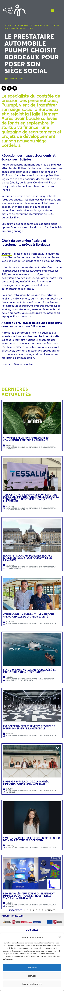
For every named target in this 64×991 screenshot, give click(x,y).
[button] (59, 937)
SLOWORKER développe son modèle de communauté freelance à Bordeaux (26, 439)
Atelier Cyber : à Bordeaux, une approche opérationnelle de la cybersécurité (28, 615)
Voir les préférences (32, 983)
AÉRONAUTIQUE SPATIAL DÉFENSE (38, 679)
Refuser (32, 975)
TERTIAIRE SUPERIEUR (13, 568)
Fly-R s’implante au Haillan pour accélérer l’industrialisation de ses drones (29, 671)
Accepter (32, 967)
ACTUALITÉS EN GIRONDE (16, 25)
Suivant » (50, 910)
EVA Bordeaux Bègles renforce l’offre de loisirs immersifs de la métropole (29, 727)
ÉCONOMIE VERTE (24, 28)
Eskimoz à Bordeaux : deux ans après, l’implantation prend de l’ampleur (26, 782)
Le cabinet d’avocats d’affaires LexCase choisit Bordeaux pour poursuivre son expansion (27, 558)
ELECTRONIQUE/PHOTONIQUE (17, 510)
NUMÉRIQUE (10, 449)
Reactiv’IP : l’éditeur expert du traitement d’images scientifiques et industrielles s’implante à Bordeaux (29, 895)
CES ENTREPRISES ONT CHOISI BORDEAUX (40, 447)
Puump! (6, 253)
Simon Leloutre (23, 364)
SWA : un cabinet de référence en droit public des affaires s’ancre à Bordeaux (31, 839)
